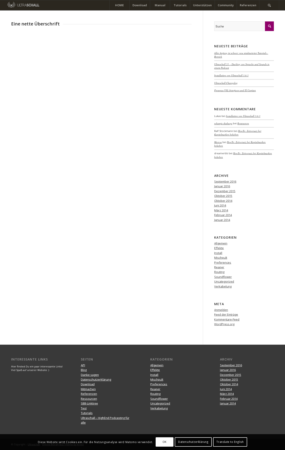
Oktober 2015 (223, 196)
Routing (219, 272)
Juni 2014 (220, 205)
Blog (84, 370)
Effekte (219, 248)
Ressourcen (243, 123)
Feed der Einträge (226, 314)
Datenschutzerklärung (96, 379)
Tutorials (87, 413)
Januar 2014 (222, 220)
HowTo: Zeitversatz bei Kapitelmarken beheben (237, 132)
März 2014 (221, 210)
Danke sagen (90, 375)
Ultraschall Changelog (226, 83)
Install (218, 253)
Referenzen (89, 394)
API (83, 365)
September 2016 (225, 181)
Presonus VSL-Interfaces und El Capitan (235, 90)
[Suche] (269, 5)
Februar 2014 (223, 215)
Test (84, 408)
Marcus (218, 142)
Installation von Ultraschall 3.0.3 (231, 75)
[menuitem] (119, 5)
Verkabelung (223, 286)
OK (165, 442)
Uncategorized (224, 281)
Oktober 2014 (223, 201)
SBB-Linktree (89, 403)
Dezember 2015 (224, 191)
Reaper (219, 267)
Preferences (222, 262)
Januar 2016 (222, 186)
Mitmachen (88, 389)
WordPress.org (224, 324)
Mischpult (220, 258)
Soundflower (223, 277)
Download (88, 384)
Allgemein (220, 243)
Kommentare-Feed (226, 319)
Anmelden (221, 310)
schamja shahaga (223, 123)
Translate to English (230, 442)
